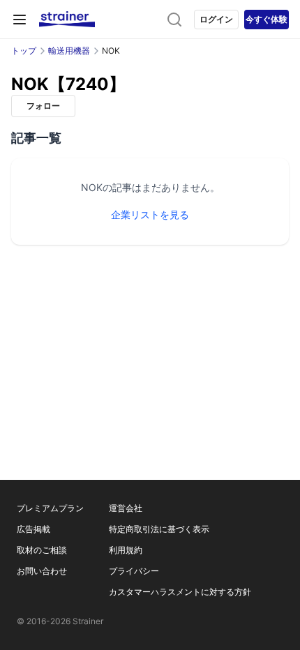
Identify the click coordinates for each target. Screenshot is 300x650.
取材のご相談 (42, 550)
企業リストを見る (150, 214)
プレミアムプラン (50, 508)
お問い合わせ (42, 571)
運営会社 (125, 508)
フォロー (43, 105)
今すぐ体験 (266, 19)
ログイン (216, 19)
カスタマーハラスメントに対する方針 (180, 592)
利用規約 (125, 550)
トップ (23, 50)
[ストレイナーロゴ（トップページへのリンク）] (67, 19)
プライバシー (134, 571)
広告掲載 (33, 529)
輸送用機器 (69, 50)
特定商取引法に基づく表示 (159, 529)
